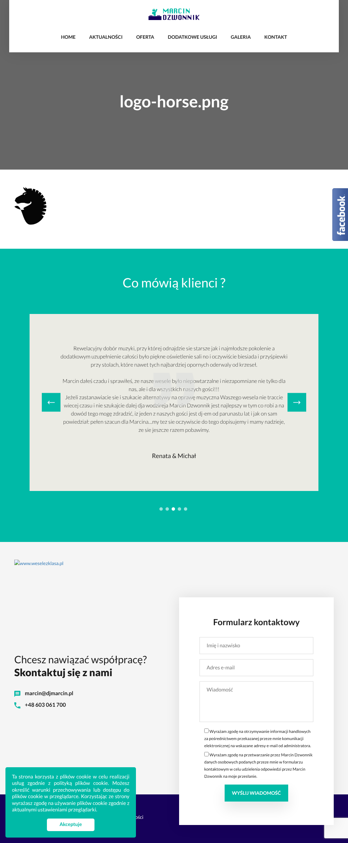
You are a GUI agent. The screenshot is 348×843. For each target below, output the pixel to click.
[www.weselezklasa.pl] (174, 563)
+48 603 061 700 (45, 705)
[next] (297, 402)
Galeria (241, 37)
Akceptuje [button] (70, 824)
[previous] (51, 402)
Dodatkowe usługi (192, 37)
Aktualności (105, 37)
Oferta (145, 37)
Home (68, 37)
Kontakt (275, 37)
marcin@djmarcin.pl (48, 693)
